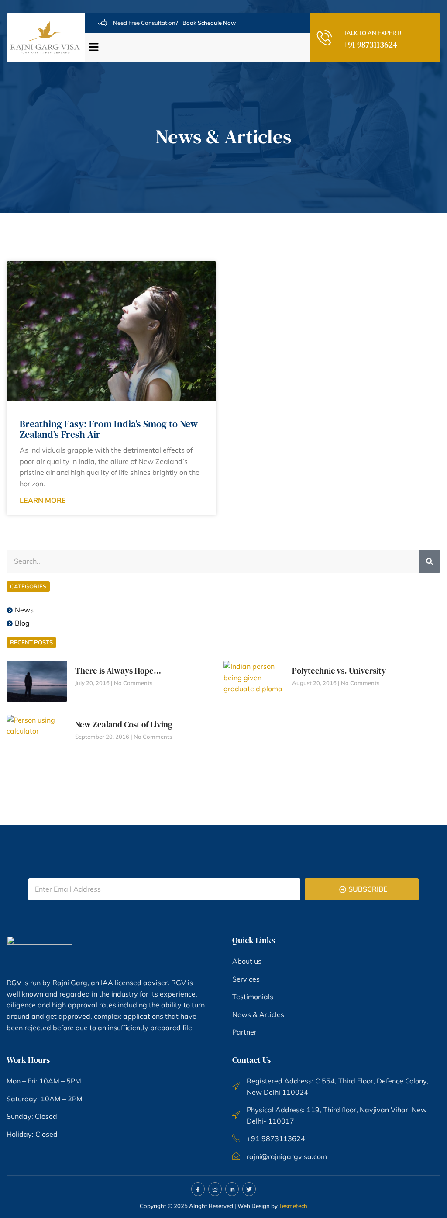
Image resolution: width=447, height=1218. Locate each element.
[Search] (429, 561)
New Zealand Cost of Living (123, 724)
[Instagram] (215, 1189)
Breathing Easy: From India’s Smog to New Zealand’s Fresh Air (109, 429)
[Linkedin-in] (232, 1189)
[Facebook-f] (198, 1189)
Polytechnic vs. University (339, 670)
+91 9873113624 (370, 44)
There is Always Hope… (118, 670)
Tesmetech (293, 1205)
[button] (194, 47)
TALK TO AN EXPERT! (372, 32)
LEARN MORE (43, 500)
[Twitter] (249, 1189)
